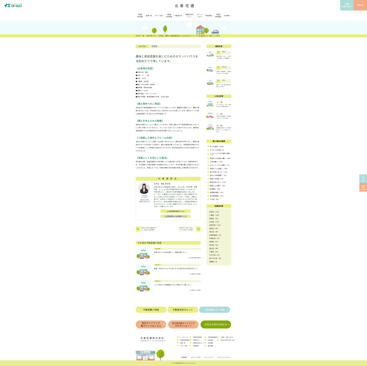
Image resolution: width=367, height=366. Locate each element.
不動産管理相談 (212, 337)
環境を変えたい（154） (218, 182)
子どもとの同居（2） (217, 150)
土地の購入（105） (217, 162)
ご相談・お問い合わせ (226, 337)
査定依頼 (210, 346)
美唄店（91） (214, 242)
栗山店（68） (214, 248)
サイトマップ (209, 357)
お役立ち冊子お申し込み (227, 340)
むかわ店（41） (215, 255)
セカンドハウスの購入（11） (220, 165)
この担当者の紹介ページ (175, 211)
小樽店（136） (214, 215)
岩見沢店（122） (215, 225)
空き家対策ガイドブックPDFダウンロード (183, 324)
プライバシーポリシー (224, 357)
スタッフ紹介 (184, 346)
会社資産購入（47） (217, 196)
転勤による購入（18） (218, 186)
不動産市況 (178, 16)
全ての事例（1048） (217, 146)
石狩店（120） (214, 212)
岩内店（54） (214, 245)
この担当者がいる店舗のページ (175, 216)
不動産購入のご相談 (214, 309)
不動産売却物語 (197, 337)
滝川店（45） (214, 232)
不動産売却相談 (184, 340)
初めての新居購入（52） (219, 175)
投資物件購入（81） (217, 192)
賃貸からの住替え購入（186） (221, 158)
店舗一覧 (182, 343)
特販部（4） (213, 262)
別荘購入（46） (215, 189)
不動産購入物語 (151, 309)
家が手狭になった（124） (219, 172)
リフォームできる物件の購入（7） (220, 154)
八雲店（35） (214, 252)
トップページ (184, 337)
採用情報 (184, 357)
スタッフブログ (196, 357)
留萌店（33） (214, 218)
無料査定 (363, 189)
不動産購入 (196, 346)
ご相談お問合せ (363, 180)
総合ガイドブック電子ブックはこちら (151, 324)
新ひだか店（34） (215, 258)
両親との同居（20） (217, 179)
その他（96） (215, 199)
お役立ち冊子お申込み (216, 324)
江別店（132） (214, 222)
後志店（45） (214, 228)
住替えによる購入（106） (219, 169)
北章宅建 (185, 5)
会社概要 (210, 343)
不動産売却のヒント (183, 309)
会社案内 (210, 340)
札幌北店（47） (215, 238)
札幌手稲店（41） (215, 235)
